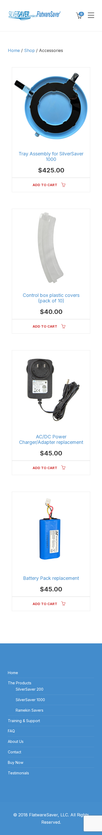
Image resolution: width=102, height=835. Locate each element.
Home (14, 50)
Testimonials (18, 773)
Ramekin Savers (29, 710)
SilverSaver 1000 (30, 699)
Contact (14, 752)
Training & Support (24, 720)
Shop (29, 50)
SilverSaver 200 (29, 689)
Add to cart (45, 185)
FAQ (11, 731)
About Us (16, 741)
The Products (19, 683)
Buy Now (15, 762)
